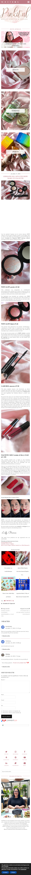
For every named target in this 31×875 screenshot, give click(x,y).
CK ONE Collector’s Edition (7, 544)
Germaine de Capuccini (9, 603)
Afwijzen (13, 872)
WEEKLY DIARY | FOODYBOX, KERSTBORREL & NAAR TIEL (7, 612)
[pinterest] (12, 2)
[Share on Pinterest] (9, 600)
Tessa (8, 654)
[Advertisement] (15, 216)
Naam (2, 694)
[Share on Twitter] (7, 600)
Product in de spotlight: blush (19, 662)
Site (2, 705)
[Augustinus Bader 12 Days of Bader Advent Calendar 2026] (23, 583)
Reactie (3, 679)
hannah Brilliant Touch (6, 542)
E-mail (2, 700)
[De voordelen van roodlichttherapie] (8, 558)
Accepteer (5, 872)
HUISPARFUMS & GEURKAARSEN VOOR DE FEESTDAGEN (23, 611)
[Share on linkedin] (13, 600)
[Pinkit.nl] (15, 12)
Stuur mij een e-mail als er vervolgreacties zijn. (11, 711)
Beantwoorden (6, 636)
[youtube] (15, 2)
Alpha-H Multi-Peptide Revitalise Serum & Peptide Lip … (23, 571)
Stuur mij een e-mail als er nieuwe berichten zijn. (12, 712)
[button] (29, 2)
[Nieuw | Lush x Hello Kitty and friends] (8, 583)
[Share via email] (5, 600)
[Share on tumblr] (10, 600)
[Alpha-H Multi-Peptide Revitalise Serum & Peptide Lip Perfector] (23, 558)
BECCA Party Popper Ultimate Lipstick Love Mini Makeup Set (15, 545)
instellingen (23, 869)
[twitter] (5, 2)
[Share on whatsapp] (12, 600)
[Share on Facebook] (6, 600)
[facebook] (10, 2)
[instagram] (7, 2)
